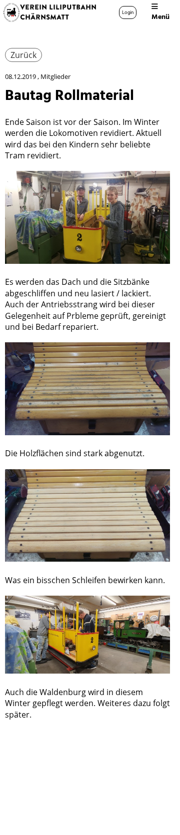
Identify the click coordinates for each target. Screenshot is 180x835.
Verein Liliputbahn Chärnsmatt (58, 12)
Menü (161, 16)
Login (128, 12)
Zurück (23, 54)
